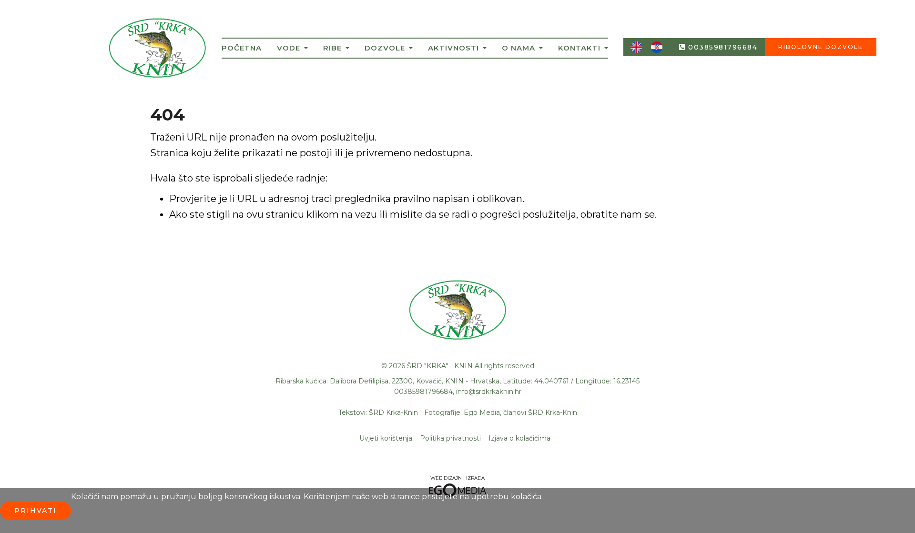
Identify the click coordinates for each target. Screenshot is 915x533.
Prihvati (35, 510)
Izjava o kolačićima (519, 438)
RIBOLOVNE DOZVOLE (820, 46)
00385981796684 (722, 47)
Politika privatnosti (450, 438)
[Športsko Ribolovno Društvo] (157, 50)
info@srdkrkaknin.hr (488, 391)
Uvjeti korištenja (385, 438)
